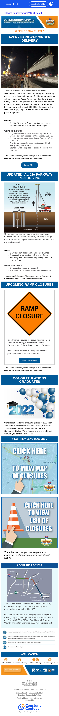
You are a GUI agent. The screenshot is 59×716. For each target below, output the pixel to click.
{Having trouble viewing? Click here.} (23, 13)
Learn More (29, 165)
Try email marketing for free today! (29, 712)
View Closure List (29, 360)
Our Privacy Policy (36, 693)
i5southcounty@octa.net (32, 698)
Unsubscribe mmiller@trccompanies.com (30, 689)
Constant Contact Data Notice (29, 695)
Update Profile (21, 693)
